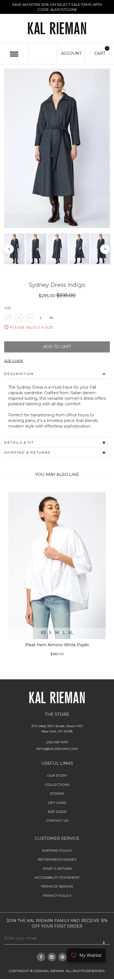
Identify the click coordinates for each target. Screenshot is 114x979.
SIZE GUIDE (13, 361)
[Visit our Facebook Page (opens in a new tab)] (41, 957)
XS (8, 317)
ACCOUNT (71, 53)
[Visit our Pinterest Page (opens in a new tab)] (62, 957)
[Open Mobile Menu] (14, 54)
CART (99, 53)
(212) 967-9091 (57, 742)
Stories (57, 793)
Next (105, 249)
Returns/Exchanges (57, 859)
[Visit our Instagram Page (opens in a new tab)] (52, 957)
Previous (9, 249)
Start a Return (57, 868)
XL (52, 317)
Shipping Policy (57, 850)
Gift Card (57, 803)
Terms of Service (57, 886)
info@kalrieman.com (57, 749)
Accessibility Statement (57, 877)
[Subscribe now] (104, 942)
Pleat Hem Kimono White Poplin (57, 645)
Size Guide (57, 811)
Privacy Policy (57, 895)
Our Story (57, 775)
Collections (57, 784)
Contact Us (57, 820)
